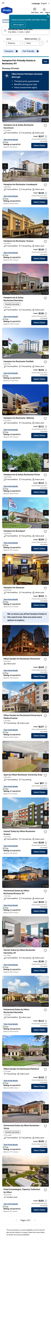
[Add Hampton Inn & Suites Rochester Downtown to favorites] (45, 126)
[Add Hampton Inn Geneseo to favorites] (45, 588)
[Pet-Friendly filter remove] (37, 51)
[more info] (45, 136)
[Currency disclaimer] (39, 38)
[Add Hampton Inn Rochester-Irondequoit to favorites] (45, 185)
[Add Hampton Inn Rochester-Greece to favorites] (45, 242)
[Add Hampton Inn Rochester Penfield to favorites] (45, 362)
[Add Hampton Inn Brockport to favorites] (45, 532)
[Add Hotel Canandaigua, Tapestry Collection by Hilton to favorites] (45, 1190)
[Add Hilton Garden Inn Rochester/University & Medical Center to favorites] (45, 716)
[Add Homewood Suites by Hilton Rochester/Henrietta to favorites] (45, 1010)
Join (41, 12)
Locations (6, 20)
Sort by (8, 39)
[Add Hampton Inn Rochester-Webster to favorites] (45, 419)
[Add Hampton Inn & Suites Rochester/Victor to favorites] (45, 475)
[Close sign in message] (48, 16)
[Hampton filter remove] (16, 51)
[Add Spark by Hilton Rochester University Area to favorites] (45, 775)
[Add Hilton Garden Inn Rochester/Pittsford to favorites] (45, 1069)
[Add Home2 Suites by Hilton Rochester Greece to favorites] (45, 832)
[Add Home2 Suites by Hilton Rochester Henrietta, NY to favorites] (45, 951)
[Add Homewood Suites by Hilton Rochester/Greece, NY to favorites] (45, 891)
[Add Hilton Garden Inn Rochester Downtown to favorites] (45, 659)
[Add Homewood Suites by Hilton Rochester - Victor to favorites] (45, 1126)
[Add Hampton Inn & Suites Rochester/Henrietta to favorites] (45, 298)
